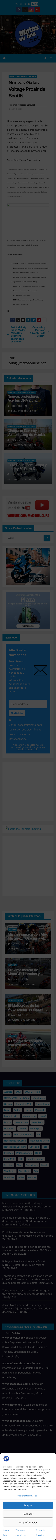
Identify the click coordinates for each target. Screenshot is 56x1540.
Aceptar (28, 1505)
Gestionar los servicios (27, 1496)
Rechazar (28, 1513)
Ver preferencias (28, 1522)
